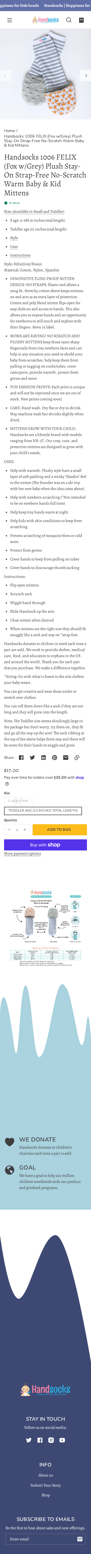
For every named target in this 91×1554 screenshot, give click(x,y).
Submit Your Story (46, 1485)
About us (45, 1475)
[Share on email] (65, 757)
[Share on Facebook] (21, 757)
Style (14, 238)
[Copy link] (76, 757)
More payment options (22, 853)
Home (9, 131)
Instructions (20, 255)
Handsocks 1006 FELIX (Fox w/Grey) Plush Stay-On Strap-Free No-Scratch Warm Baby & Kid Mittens (44, 141)
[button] (68, 19)
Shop (45, 1495)
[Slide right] (85, 75)
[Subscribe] (79, 1539)
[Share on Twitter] (32, 757)
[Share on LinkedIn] (43, 757)
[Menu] (9, 19)
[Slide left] (5, 75)
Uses (14, 246)
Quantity (10, 820)
